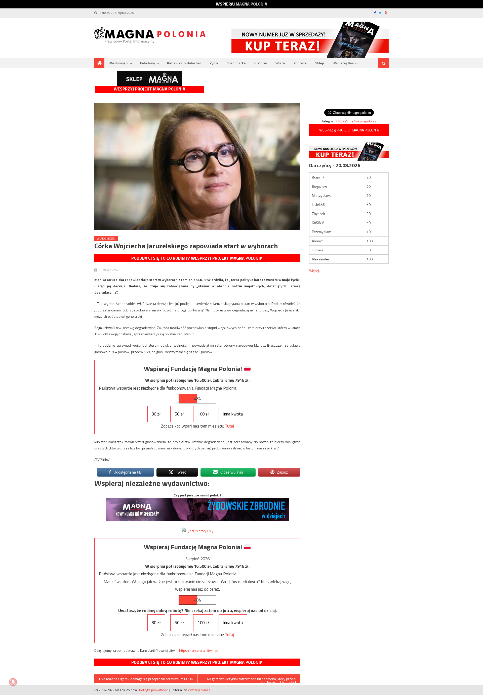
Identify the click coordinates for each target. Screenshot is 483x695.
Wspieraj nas (343, 63)
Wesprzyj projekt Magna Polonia (149, 89)
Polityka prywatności (154, 689)
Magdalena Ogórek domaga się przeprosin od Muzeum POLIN (147, 678)
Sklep (319, 63)
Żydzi (214, 63)
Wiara (280, 63)
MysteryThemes (198, 689)
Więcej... (315, 270)
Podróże (300, 63)
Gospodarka (236, 63)
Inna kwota (233, 414)
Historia (260, 63)
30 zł (156, 414)
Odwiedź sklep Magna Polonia (149, 78)
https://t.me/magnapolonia (356, 121)
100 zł (203, 414)
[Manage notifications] (13, 682)
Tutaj (229, 426)
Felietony (147, 63)
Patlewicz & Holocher (184, 63)
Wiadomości (118, 63)
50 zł (179, 414)
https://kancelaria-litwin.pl (198, 650)
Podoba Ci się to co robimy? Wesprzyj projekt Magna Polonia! (197, 258)
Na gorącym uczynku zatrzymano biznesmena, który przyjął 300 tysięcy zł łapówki (251, 679)
